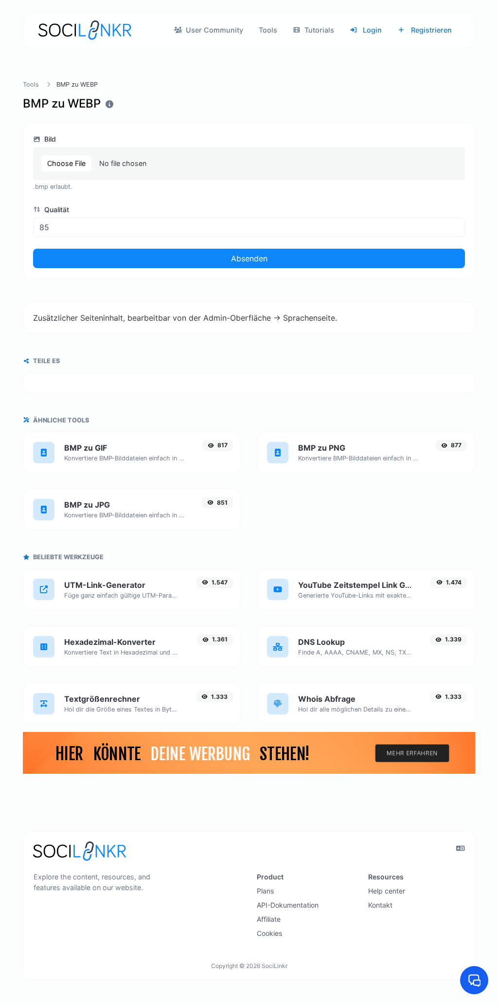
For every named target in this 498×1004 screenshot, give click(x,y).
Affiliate (269, 919)
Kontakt (380, 905)
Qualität (55, 209)
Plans (265, 891)
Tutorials (318, 30)
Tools (268, 30)
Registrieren (430, 30)
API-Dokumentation (288, 905)
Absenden (249, 258)
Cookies (269, 933)
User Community (213, 30)
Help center (386, 891)
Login (371, 30)
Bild (49, 139)
